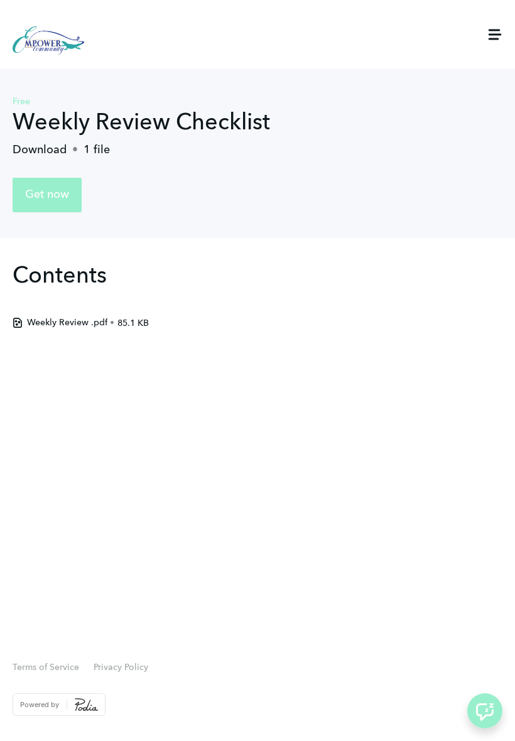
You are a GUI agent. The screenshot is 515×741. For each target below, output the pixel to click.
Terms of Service (46, 667)
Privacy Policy (121, 667)
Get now (47, 194)
